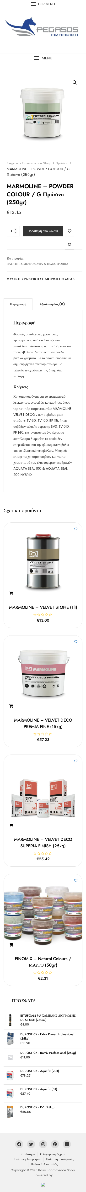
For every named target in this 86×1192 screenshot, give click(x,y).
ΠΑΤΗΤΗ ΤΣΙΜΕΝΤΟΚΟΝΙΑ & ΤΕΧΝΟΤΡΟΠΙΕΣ (37, 264)
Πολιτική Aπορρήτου (27, 1159)
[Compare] (69, 244)
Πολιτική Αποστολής (44, 1164)
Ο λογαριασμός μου (52, 1154)
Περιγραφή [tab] (18, 304)
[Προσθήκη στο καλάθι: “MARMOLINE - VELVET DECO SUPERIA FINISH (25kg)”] (11, 826)
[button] (43, 58)
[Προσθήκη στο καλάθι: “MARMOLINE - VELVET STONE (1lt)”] (11, 593)
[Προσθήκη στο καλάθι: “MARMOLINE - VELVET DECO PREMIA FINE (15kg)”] (11, 706)
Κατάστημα (28, 1154)
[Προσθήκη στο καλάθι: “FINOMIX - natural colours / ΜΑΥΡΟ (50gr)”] (11, 945)
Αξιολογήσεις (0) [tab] (52, 304)
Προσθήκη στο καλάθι (42, 231)
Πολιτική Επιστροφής (60, 1159)
